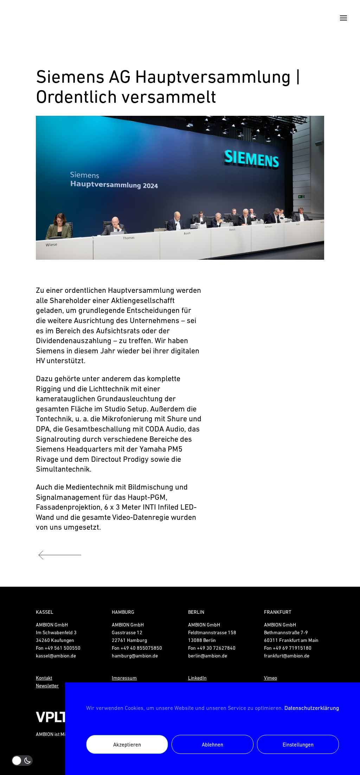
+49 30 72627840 (216, 648)
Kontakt (44, 678)
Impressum (124, 678)
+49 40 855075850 (141, 648)
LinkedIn (197, 678)
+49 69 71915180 (292, 648)
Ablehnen (212, 745)
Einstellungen (298, 745)
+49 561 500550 (63, 648)
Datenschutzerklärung (311, 708)
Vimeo (270, 678)
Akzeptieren (127, 745)
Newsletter (47, 685)
